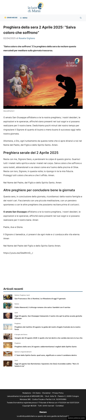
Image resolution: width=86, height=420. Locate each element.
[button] (80, 17)
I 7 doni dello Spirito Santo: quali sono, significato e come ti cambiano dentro (46, 355)
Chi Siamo (37, 393)
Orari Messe (12, 18)
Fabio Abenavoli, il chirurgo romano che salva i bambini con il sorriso (42, 307)
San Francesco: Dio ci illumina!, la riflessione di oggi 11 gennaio (40, 299)
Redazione (27, 393)
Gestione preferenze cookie (76, 418)
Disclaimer (46, 393)
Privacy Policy (57, 393)
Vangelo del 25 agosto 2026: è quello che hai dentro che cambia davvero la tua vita (48, 338)
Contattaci (60, 406)
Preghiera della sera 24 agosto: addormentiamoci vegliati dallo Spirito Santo (46, 347)
